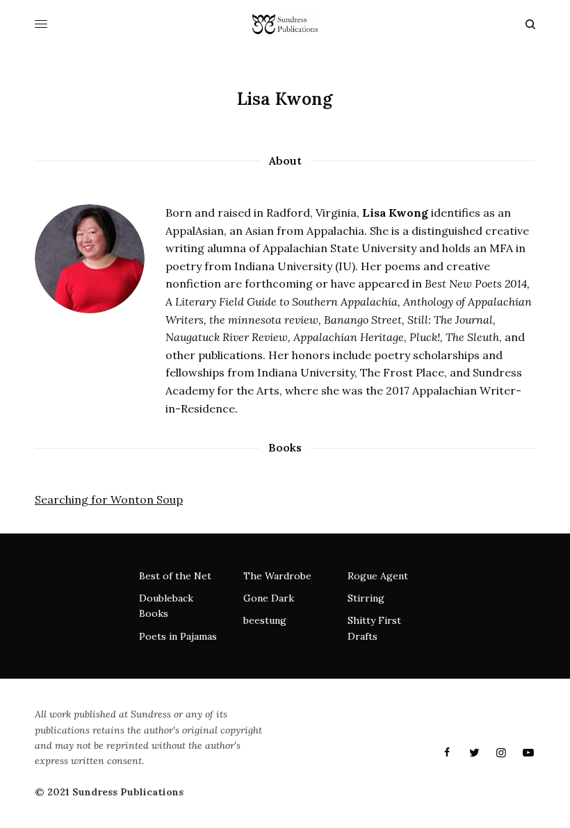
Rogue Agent (378, 576)
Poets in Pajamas (178, 636)
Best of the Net (175, 576)
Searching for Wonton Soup (109, 499)
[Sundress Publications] (285, 24)
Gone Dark (268, 598)
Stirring (366, 598)
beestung (264, 620)
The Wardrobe (277, 576)
